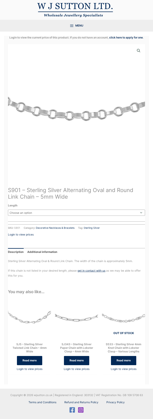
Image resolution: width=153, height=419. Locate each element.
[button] (138, 50)
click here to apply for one (126, 37)
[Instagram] (81, 410)
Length (13, 205)
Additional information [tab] (42, 251)
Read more (30, 360)
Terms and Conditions (42, 402)
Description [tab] (16, 251)
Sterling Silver (92, 227)
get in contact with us (91, 270)
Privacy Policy (115, 402)
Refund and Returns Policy (81, 402)
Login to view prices (21, 234)
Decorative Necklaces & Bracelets (55, 227)
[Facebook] (72, 410)
